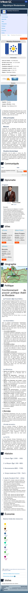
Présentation (4, 14)
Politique (3, 26)
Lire (25, 171)
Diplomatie (4, 19)
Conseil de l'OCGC (5, 586)
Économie (4, 30)
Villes (3, 21)
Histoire (3, 28)
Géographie (4, 23)
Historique (24, 38)
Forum (2, 590)
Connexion (3, 587)
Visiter (4, 242)
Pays (8, 35)
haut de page (24, 586)
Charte (2, 588)
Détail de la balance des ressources (11, 573)
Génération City (4, 589)
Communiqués (5, 17)
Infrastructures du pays (9, 576)
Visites (3, 33)
